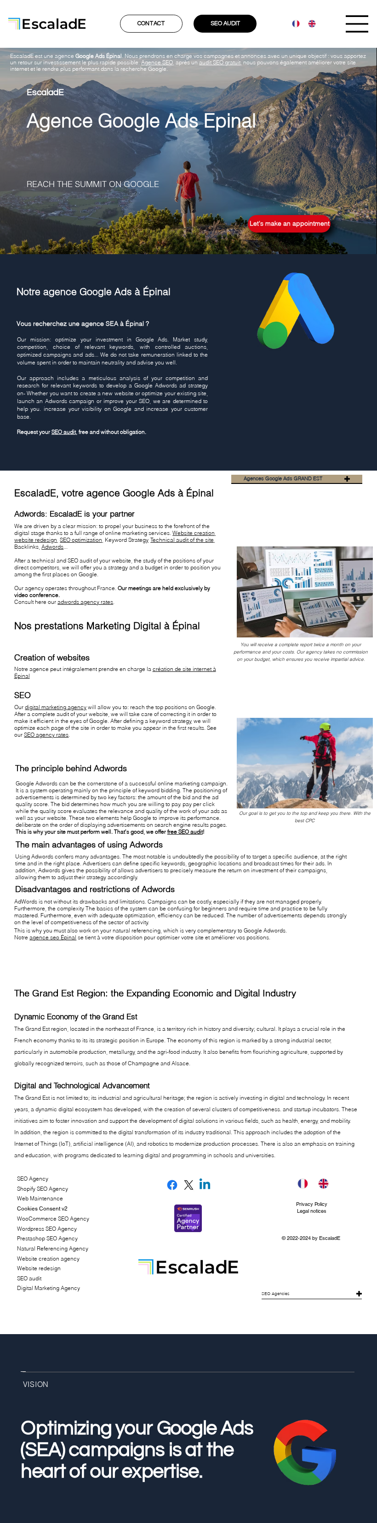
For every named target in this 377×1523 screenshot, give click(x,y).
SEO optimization (81, 539)
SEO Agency (32, 1178)
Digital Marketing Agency (48, 1287)
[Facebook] (172, 1185)
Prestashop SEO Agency (47, 1238)
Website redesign (39, 1268)
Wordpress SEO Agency (47, 1228)
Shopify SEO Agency (42, 1188)
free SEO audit (185, 831)
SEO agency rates (46, 734)
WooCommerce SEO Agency (53, 1218)
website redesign (35, 539)
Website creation (193, 532)
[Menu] (357, 23)
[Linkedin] (204, 1185)
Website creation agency (48, 1258)
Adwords (52, 546)
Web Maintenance (40, 1198)
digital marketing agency (55, 707)
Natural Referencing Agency (52, 1248)
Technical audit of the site (182, 539)
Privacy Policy (311, 1204)
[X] (188, 1185)
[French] (293, 23)
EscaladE (329, 1238)
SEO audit (63, 431)
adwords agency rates (85, 601)
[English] (309, 23)
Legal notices (311, 1211)
